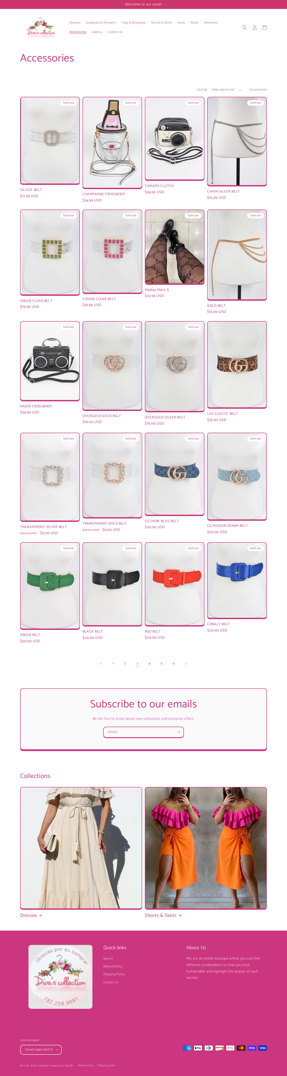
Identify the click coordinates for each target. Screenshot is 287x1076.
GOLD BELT (216, 306)
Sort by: (202, 89)
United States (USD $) (39, 1049)
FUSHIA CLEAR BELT (99, 299)
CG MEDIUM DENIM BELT (227, 526)
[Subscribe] (178, 732)
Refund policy (85, 1065)
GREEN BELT (30, 635)
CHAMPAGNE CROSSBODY (104, 194)
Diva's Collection (40, 1066)
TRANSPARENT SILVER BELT (43, 527)
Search (108, 958)
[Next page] (186, 664)
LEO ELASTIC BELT (222, 414)
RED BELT (153, 631)
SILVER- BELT (31, 190)
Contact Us (111, 982)
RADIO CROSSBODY (36, 406)
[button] (245, 27)
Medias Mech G (157, 290)
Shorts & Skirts (160, 916)
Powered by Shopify (61, 1066)
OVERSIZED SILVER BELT (165, 417)
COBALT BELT (218, 624)
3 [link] (137, 664)
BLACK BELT (93, 631)
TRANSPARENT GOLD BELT (105, 523)
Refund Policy (112, 966)
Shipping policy (106, 1065)
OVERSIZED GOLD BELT (102, 416)
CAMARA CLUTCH (159, 186)
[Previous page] (101, 664)
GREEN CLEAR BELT (36, 301)
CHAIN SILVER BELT (223, 191)
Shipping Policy (114, 974)
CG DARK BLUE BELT (162, 521)
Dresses (28, 916)
